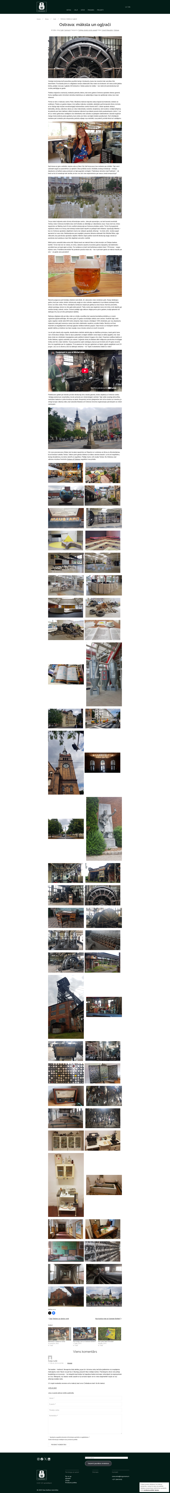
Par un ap (68, 1476)
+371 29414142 (117, 1479)
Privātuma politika (71, 1482)
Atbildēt (69, 1363)
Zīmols (67, 1480)
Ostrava (116, 30)
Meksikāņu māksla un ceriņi (56, 1341)
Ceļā (76, 10)
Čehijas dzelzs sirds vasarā (87, 30)
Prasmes (91, 10)
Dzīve (83, 10)
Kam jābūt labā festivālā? (106, 1341)
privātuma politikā (149, 1490)
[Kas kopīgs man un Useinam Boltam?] (84, 1333)
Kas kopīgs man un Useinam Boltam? (108, 1319)
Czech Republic (107, 30)
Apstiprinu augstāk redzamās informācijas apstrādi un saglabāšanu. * (70, 1437)
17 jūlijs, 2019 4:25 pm (55, 1363)
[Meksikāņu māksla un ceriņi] (59, 1333)
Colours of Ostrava (73, 459)
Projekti (100, 10)
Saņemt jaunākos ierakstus (98, 1463)
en (129, 7)
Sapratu (157, 1490)
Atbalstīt (68, 1478)
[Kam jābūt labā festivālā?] (109, 1333)
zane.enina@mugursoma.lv (120, 1476)
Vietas (68, 10)
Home (39, 19)
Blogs (47, 19)
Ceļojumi (67, 30)
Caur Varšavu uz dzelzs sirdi (59, 1319)
